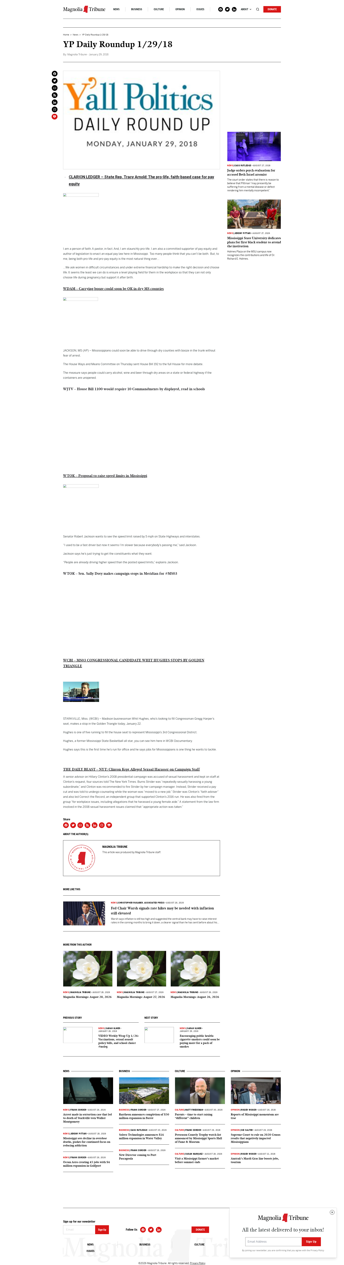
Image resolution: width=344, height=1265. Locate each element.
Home (66, 35)
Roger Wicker (248, 1110)
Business (136, 9)
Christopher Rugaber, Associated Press (141, 902)
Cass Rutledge (243, 165)
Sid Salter (247, 1130)
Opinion (180, 9)
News (116, 9)
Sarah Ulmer (113, 1028)
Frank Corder (78, 1110)
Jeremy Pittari (243, 233)
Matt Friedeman (194, 1110)
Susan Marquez (194, 1154)
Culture (159, 9)
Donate (272, 9)
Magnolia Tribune (80, 992)
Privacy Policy (317, 1250)
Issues (200, 9)
